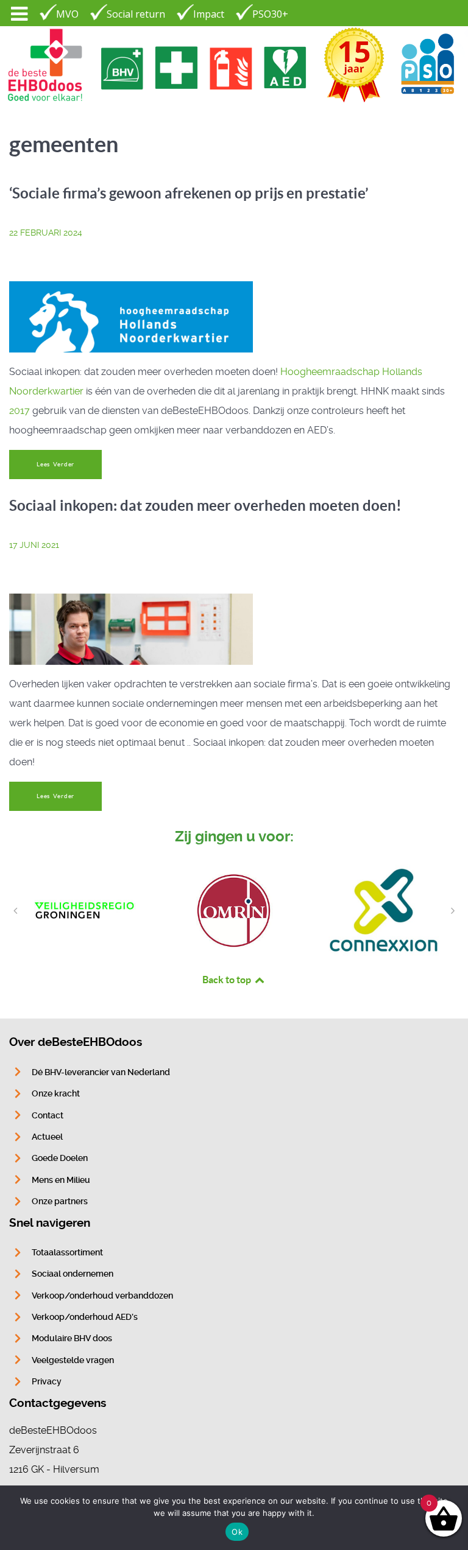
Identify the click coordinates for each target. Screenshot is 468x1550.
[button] (15, 911)
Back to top (227, 979)
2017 (19, 410)
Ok (237, 1532)
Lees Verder (55, 464)
